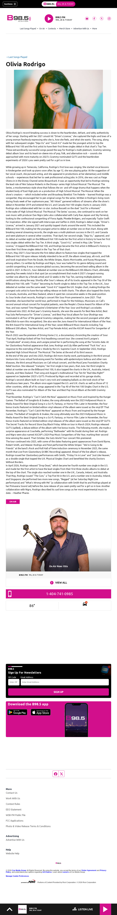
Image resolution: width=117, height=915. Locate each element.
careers (65, 872)
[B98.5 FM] (58, 4)
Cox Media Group (19, 870)
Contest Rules (13, 804)
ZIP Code (12, 677)
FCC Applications (14, 820)
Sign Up (58, 691)
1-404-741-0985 (59, 594)
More (94, 28)
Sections (8, 4)
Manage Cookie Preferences (17, 876)
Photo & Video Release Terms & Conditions (28, 826)
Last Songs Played (28, 28)
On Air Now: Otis (58, 566)
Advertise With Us (81, 28)
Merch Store (64, 28)
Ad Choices (47, 872)
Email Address (27, 677)
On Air (42, 28)
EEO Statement (13, 809)
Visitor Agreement (88, 870)
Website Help (12, 853)
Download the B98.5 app (28, 704)
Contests (52, 28)
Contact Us (11, 793)
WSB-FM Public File (15, 815)
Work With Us (13, 798)
